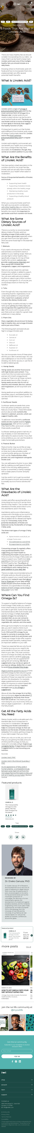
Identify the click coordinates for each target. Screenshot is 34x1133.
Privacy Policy (5, 1114)
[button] (8, 4)
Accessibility (4, 1119)
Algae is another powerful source (14, 671)
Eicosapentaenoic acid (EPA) (19, 544)
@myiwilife (17, 1010)
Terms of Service (6, 1117)
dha (8, 21)
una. (27, 657)
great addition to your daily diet (13, 569)
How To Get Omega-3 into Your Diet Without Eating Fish (15, 991)
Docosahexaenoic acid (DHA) (19, 542)
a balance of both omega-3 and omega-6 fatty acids (16, 588)
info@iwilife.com (8, 1107)
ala (3, 21)
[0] (30, 4)
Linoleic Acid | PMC (8, 757)
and (24, 657)
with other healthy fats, (10, 207)
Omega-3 (9, 802)
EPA (31, 21)
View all (28, 947)
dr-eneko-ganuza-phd (19, 21)
